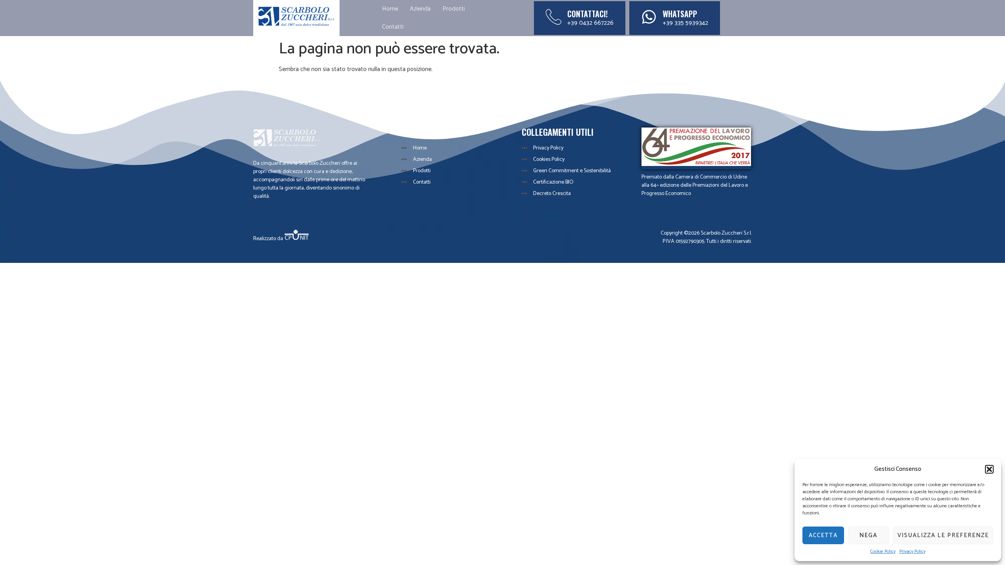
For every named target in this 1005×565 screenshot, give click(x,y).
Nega (868, 535)
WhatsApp (680, 14)
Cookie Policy (882, 551)
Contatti (393, 27)
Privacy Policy (912, 551)
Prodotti (453, 9)
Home (390, 9)
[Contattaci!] (553, 17)
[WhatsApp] (649, 17)
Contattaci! (587, 14)
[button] (989, 469)
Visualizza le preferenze (943, 535)
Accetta (823, 535)
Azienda (420, 9)
